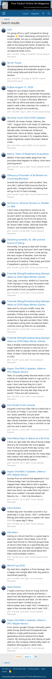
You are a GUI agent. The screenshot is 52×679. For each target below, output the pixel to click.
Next (27, 656)
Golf (9, 29)
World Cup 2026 (16, 565)
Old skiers (12, 532)
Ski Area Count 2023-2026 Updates (26, 117)
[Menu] (4, 13)
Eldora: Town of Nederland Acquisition (28, 153)
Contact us (6, 669)
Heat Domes (14, 507)
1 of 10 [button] (18, 656)
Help (43, 669)
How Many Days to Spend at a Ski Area (28, 438)
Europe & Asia (44, 111)
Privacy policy (33, 669)
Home (4, 671)
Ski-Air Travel (14, 62)
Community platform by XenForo (24, 676)
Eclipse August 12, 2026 (20, 87)
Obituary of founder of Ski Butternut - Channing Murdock (27, 177)
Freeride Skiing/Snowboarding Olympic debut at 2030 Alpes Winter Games (28, 275)
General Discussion (15, 81)
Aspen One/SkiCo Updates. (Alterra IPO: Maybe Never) (26, 370)
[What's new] (43, 13)
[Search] (48, 13)
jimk (9, 54)
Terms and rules (19, 669)
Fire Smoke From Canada (21, 405)
